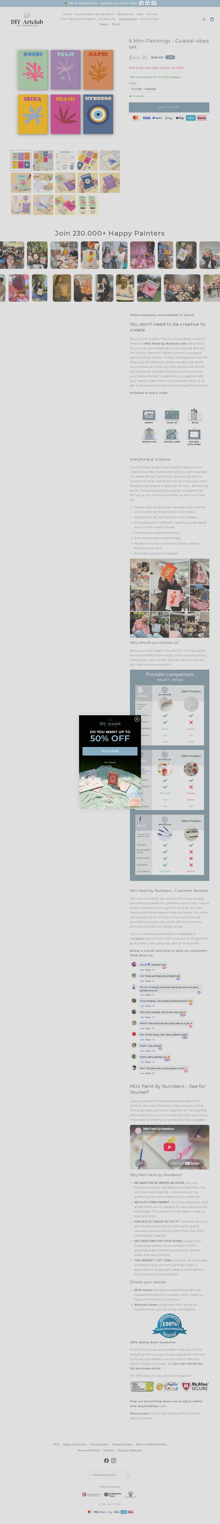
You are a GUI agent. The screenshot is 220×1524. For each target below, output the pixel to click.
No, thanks (110, 762)
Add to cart (206, 6)
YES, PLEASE (110, 751)
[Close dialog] (137, 719)
